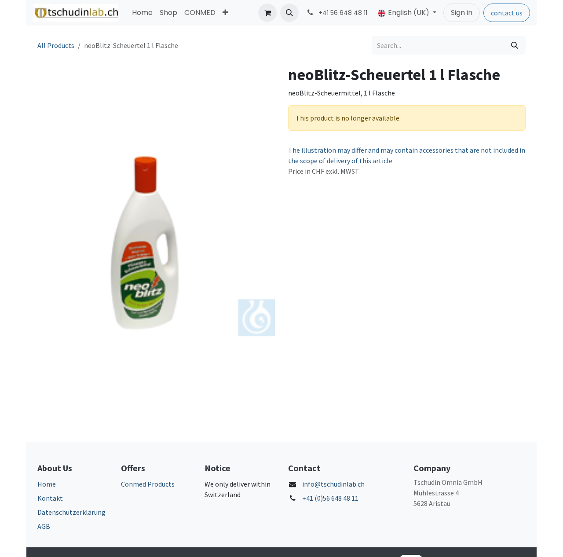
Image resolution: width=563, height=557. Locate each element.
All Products (55, 45)
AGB (43, 526)
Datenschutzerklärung (71, 512)
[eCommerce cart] (267, 13)
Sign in (461, 12)
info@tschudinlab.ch (333, 484)
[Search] (515, 45)
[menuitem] (142, 13)
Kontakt (50, 498)
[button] (289, 13)
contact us (507, 12)
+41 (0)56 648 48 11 (330, 498)
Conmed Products (148, 484)
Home (46, 484)
